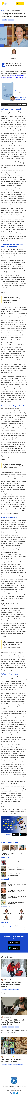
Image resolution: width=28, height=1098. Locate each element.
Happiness (11, 19)
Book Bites (4, 19)
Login (22, 1088)
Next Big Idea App (5, 1086)
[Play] (3, 104)
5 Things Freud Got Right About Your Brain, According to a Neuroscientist (12, 1022)
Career (10, 1064)
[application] (14, 104)
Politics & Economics (18, 1064)
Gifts (10, 1086)
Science (17, 1026)
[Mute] (21, 104)
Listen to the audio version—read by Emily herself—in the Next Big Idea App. (13, 78)
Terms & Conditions (10, 1088)
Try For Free (20, 3)
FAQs (17, 1086)
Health (17, 989)
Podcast (13, 1086)
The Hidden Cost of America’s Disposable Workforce (11, 1061)
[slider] (24, 104)
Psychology (11, 1026)
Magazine (3, 10)
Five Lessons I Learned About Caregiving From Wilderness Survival (11, 984)
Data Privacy (17, 1088)
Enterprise (21, 1086)
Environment (11, 989)
